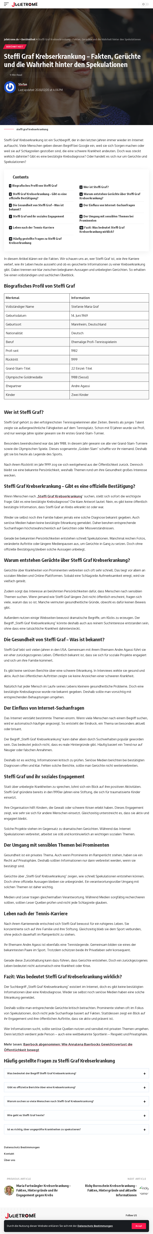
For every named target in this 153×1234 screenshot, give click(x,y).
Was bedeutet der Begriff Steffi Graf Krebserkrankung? (41, 1073)
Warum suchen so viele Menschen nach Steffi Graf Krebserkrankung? (50, 1101)
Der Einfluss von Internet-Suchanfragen (109, 205)
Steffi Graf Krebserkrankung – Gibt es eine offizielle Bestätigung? (38, 196)
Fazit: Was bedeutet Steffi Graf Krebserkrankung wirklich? (102, 229)
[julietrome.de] (24, 4)
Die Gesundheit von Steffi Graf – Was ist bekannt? (36, 207)
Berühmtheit (14, 46)
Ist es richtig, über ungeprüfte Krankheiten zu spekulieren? (44, 1129)
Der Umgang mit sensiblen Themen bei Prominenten (106, 218)
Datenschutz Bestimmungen (95, 1225)
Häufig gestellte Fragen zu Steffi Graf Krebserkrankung (35, 241)
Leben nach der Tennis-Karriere (33, 227)
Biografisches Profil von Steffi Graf (34, 185)
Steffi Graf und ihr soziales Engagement (38, 216)
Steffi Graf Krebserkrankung (60, 496)
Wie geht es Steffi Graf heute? (26, 1115)
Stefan (22, 84)
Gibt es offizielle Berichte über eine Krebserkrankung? (41, 1087)
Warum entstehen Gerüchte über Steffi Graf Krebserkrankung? (109, 196)
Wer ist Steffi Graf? (96, 187)
